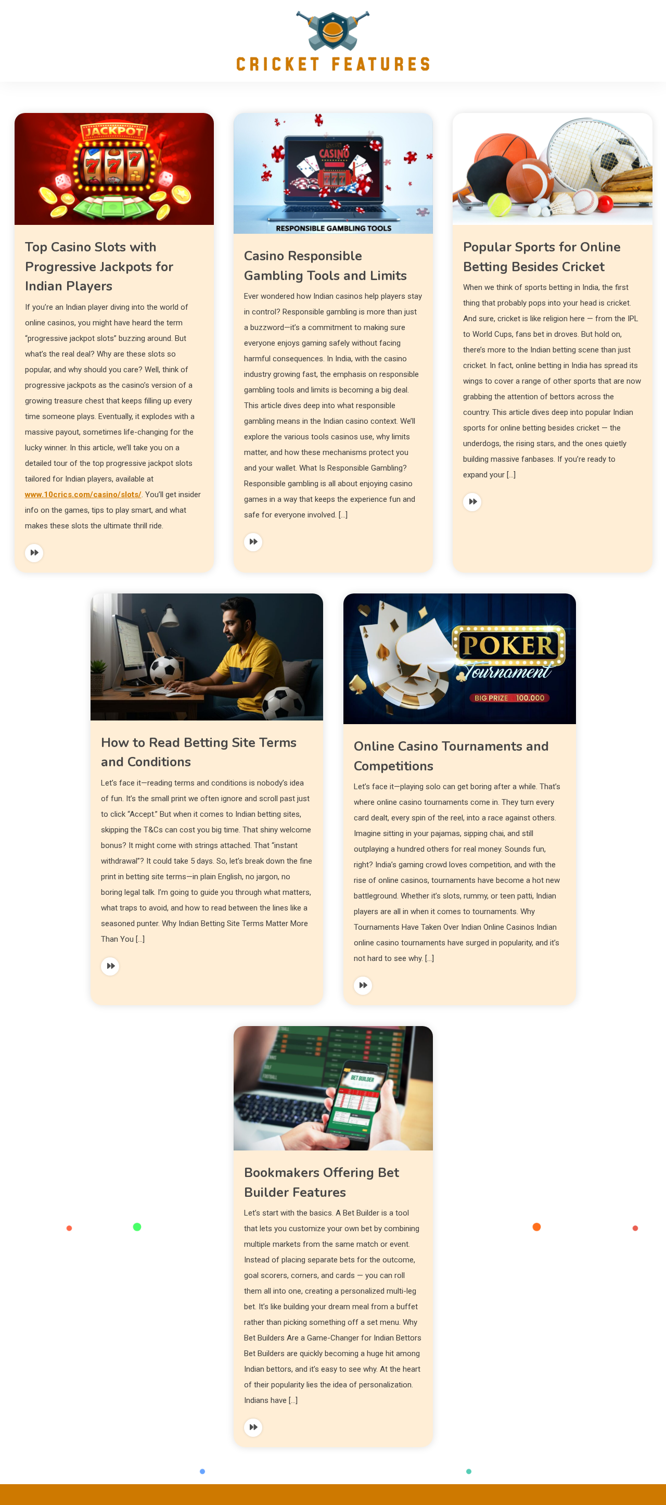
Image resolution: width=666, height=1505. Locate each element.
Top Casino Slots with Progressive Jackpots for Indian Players (99, 266)
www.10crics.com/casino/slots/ (83, 494)
